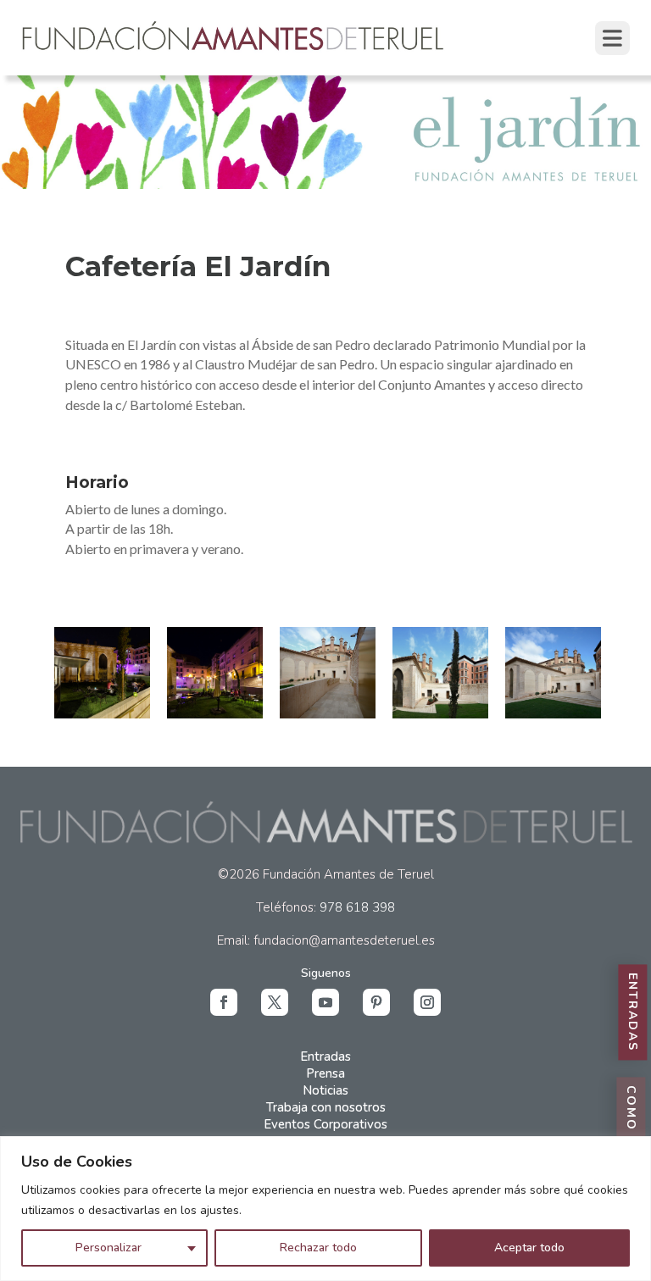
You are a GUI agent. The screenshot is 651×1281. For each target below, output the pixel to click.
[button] (223, 1002)
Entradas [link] (325, 1056)
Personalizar (108, 1247)
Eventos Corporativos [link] (325, 1124)
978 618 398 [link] (357, 907)
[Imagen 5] (553, 672)
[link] (234, 51)
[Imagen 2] (215, 672)
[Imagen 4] (440, 672)
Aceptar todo (529, 1247)
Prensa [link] (325, 1073)
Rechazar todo (318, 1247)
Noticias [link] (325, 1090)
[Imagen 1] (102, 672)
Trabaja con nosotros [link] (326, 1107)
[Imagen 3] (327, 672)
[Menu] (612, 38)
